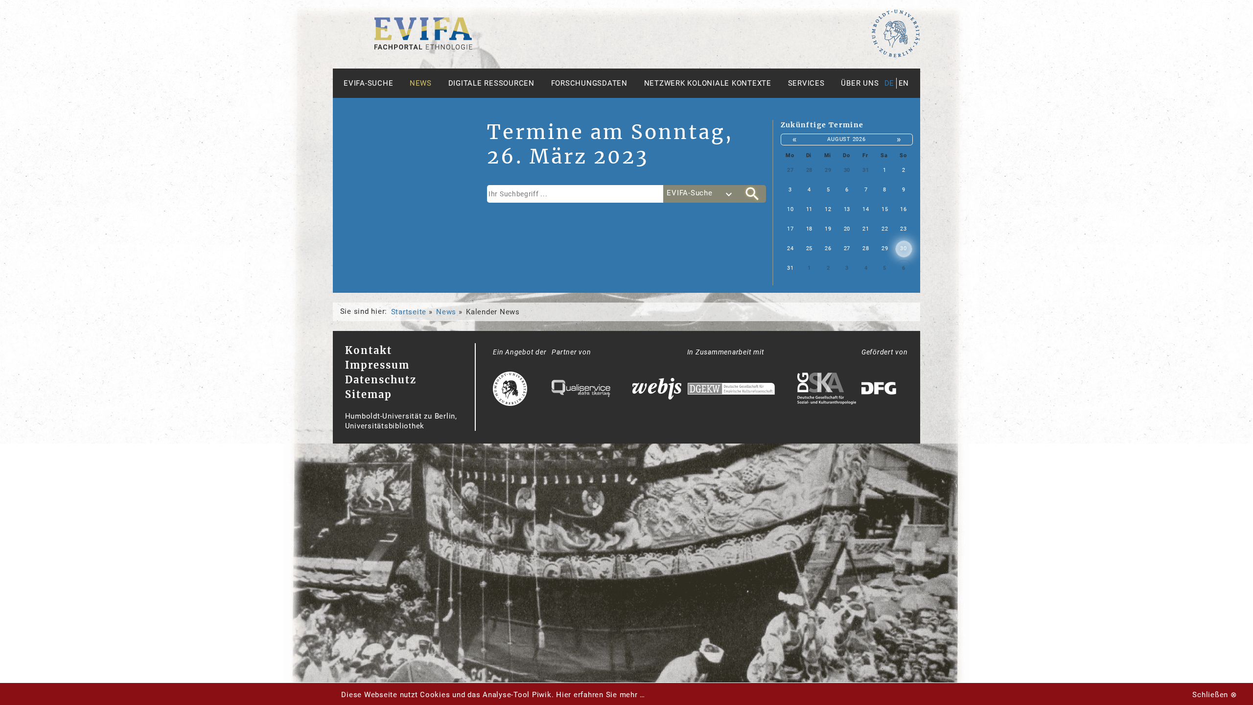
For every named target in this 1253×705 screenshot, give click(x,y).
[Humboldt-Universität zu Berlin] (895, 55)
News (421, 83)
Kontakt (368, 350)
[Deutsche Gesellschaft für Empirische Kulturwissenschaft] (731, 390)
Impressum (377, 365)
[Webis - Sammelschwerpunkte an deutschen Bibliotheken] (656, 390)
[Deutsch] (423, 47)
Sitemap (368, 394)
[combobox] (701, 194)
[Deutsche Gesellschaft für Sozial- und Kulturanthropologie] (826, 390)
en (904, 83)
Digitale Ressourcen (491, 83)
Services (806, 83)
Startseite (409, 311)
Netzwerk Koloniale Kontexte (707, 83)
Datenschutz (381, 380)
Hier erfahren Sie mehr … (600, 694)
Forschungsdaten (589, 83)
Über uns (860, 83)
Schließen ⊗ (1214, 694)
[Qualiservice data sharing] (581, 390)
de (889, 83)
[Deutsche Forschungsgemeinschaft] (880, 390)
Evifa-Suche (368, 83)
